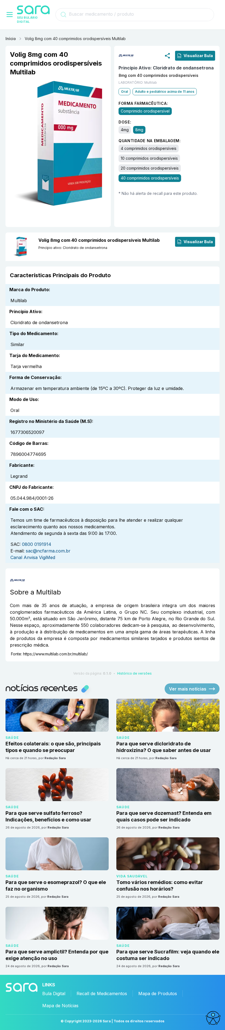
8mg (139, 129)
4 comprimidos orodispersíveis (148, 148)
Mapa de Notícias (60, 1005)
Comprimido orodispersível (145, 111)
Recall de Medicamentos (102, 993)
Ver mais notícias (187, 689)
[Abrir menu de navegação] (9, 14)
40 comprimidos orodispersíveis (150, 178)
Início (10, 38)
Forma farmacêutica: (143, 103)
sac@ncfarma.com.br (48, 551)
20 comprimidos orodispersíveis (150, 168)
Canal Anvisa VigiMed (32, 557)
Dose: (125, 122)
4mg (125, 129)
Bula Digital (53, 993)
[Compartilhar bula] (167, 55)
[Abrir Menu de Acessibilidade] (213, 1018)
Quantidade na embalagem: (150, 140)
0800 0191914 (36, 544)
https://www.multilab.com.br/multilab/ (55, 654)
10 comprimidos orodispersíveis (149, 158)
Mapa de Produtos (157, 993)
